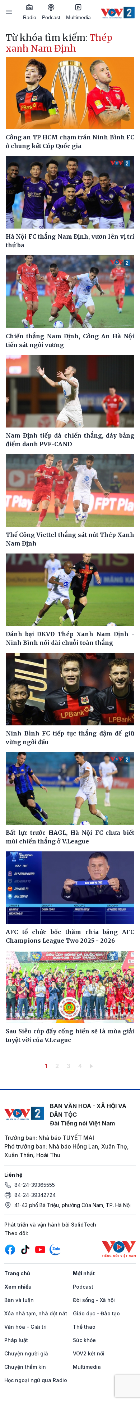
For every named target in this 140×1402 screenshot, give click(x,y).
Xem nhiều (18, 1287)
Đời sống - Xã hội (94, 1300)
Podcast (51, 17)
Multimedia (78, 17)
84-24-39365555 (34, 1185)
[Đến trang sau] (92, 1066)
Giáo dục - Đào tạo (96, 1313)
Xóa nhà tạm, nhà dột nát (35, 1313)
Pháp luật (16, 1340)
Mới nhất (84, 1273)
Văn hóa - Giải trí (25, 1327)
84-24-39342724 (35, 1195)
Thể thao (84, 1327)
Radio (29, 17)
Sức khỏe (84, 1340)
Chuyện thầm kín (25, 1367)
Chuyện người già (26, 1353)
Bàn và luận (19, 1300)
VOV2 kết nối (88, 1353)
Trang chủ (17, 1273)
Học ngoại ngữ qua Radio (35, 1380)
